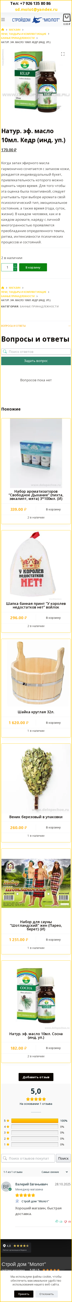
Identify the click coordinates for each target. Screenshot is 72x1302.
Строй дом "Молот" (35, 1201)
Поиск (63, 1158)
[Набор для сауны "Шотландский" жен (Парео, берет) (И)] (36, 883)
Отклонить (46, 1294)
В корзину (33, 267)
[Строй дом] (17, 1201)
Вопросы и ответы (13, 326)
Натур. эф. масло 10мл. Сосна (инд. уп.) (36, 1035)
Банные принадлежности (39, 306)
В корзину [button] (53, 509)
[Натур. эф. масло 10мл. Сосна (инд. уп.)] (36, 995)
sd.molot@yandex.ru (35, 9)
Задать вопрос (36, 361)
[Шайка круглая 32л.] (36, 674)
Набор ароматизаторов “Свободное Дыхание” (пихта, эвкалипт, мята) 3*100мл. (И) (36, 495)
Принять (23, 1294)
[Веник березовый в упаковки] (36, 779)
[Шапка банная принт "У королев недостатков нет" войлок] (36, 565)
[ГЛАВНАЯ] (2, 29)
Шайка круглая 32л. (36, 711)
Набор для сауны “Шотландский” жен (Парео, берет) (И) (36, 925)
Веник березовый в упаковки (36, 816)
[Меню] (3, 19)
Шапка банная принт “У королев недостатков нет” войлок (36, 605)
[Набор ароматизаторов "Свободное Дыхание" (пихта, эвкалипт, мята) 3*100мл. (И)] (36, 453)
